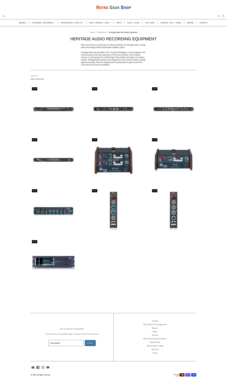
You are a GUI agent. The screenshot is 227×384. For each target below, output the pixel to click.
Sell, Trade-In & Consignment (155, 324)
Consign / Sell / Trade (170, 23)
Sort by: (34, 76)
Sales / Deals (133, 23)
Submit (90, 343)
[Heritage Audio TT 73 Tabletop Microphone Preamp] (173, 160)
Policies (155, 335)
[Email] (33, 367)
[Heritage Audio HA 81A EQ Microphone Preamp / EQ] (53, 109)
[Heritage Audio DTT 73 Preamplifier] (113, 160)
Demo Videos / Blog (155, 346)
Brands (22, 23)
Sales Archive (155, 342)
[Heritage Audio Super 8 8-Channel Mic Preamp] (53, 211)
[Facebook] (38, 367)
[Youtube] (47, 367)
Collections (101, 32)
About (155, 331)
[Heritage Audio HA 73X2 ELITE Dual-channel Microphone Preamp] (173, 109)
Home (92, 32)
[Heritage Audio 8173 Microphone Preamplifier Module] (113, 211)
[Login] (218, 16)
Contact (204, 23)
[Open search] (3, 16)
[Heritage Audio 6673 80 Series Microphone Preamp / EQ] (173, 211)
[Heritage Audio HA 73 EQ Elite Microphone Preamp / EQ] (113, 109)
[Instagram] (42, 367)
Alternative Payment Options (155, 338)
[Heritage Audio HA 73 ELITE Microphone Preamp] (53, 160)
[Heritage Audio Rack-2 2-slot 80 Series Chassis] (53, 261)
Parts (119, 23)
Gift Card (150, 23)
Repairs (190, 23)
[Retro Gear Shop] (113, 7)
